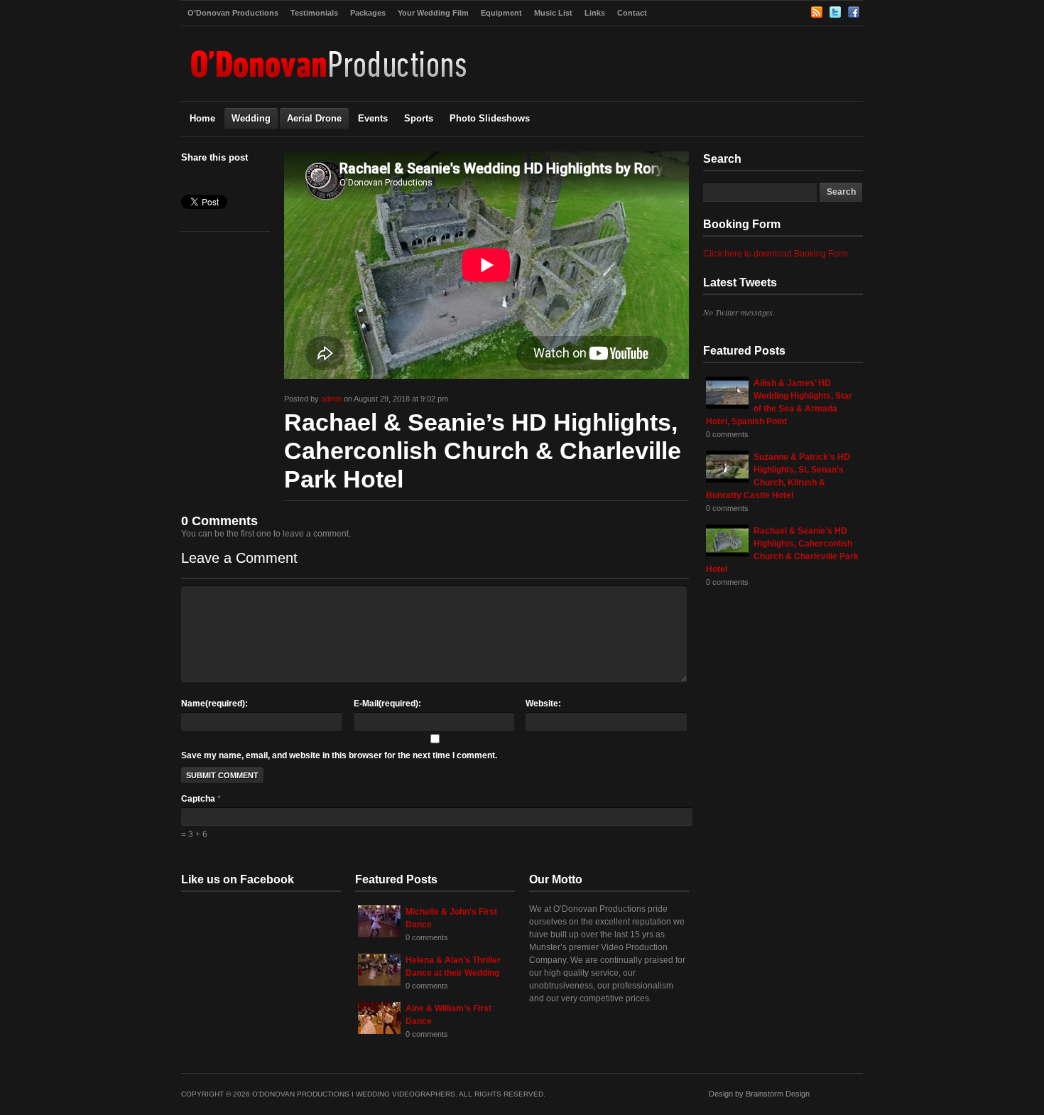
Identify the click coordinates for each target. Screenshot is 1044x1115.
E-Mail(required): (387, 704)
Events (373, 118)
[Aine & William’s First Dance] (379, 1031)
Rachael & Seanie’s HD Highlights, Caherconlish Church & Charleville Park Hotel (482, 450)
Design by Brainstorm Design (759, 1093)
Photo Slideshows (490, 118)
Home (202, 118)
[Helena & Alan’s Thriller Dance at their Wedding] (379, 983)
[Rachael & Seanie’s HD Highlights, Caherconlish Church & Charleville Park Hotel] (727, 554)
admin (331, 398)
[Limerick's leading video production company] (330, 85)
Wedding (251, 118)
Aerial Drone (314, 118)
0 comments (727, 434)
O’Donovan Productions (232, 13)
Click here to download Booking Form (775, 254)
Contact (632, 13)
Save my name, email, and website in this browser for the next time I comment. (339, 755)
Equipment (501, 13)
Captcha (199, 799)
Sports (418, 118)
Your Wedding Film (433, 13)
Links (594, 13)
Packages (368, 13)
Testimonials (314, 13)
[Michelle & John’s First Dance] (379, 934)
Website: (543, 704)
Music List (553, 13)
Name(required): (214, 704)
